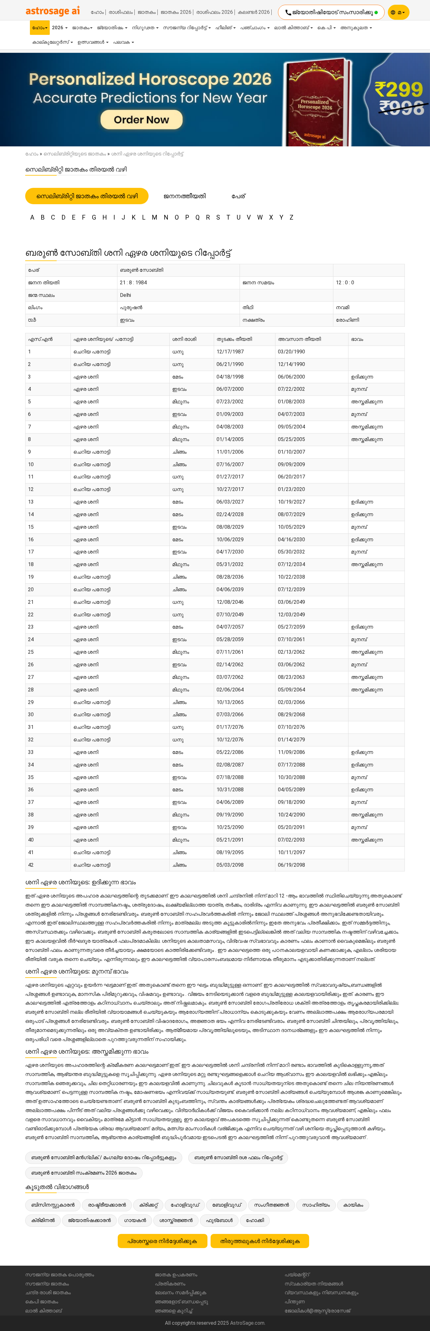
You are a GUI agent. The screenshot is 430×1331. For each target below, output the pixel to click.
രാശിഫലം (121, 12)
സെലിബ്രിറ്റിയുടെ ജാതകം (74, 154)
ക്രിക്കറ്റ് (148, 1205)
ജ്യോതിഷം (110, 27)
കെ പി (325, 27)
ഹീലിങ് (224, 27)
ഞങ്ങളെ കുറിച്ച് (173, 1311)
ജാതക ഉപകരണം (176, 1275)
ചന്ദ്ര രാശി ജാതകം (48, 1293)
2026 (58, 27)
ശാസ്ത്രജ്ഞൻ (176, 1220)
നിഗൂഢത (144, 27)
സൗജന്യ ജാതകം (47, 1284)
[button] (32, 99)
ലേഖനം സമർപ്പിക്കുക (180, 1293)
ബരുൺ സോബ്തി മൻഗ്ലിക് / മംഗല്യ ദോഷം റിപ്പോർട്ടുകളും (103, 1157)
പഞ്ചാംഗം (253, 27)
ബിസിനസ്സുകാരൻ (53, 1205)
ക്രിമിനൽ (43, 1220)
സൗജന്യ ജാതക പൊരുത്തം (59, 1275)
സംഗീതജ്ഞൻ (271, 1205)
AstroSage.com (247, 1323)
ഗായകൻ (135, 1220)
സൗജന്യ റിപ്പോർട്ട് (185, 27)
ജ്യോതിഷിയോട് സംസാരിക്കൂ (329, 12)
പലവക (122, 42)
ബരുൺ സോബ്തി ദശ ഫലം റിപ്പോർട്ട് (238, 1157)
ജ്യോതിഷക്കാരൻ (89, 1220)
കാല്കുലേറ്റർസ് (51, 42)
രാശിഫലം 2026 (214, 12)
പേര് (238, 196)
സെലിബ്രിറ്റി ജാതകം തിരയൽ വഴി (87, 196)
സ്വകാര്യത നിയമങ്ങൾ (314, 1284)
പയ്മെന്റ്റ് (297, 1275)
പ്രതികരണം (170, 1284)
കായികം (353, 1205)
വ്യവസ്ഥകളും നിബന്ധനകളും (322, 1293)
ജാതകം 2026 (176, 12)
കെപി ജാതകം (41, 1302)
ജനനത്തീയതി (184, 196)
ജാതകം (147, 12)
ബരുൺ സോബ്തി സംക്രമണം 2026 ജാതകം (84, 1173)
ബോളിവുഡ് (226, 1205)
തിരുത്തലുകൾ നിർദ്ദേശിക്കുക (260, 1241)
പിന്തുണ (295, 1302)
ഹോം (97, 12)
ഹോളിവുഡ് (185, 1205)
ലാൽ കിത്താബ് (292, 27)
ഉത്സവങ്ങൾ (91, 42)
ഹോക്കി (255, 1220)
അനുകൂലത (354, 27)
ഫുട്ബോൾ (219, 1220)
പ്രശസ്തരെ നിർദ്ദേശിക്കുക (162, 1241)
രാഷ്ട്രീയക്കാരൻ (107, 1205)
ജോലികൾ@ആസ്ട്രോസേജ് (317, 1311)
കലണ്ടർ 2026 (254, 12)
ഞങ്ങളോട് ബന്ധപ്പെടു (181, 1302)
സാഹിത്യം (316, 1205)
